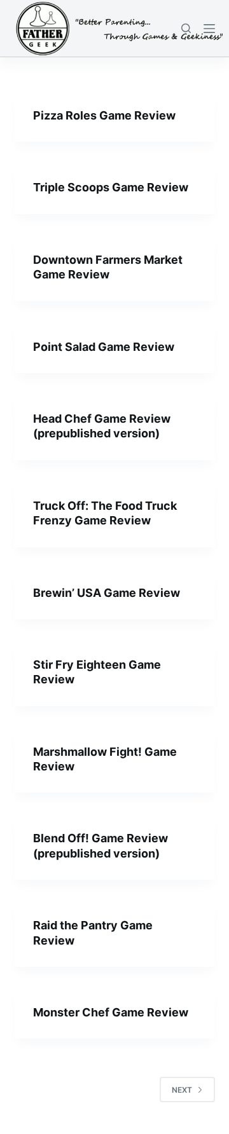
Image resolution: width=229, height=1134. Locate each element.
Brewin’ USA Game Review (106, 592)
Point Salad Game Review (103, 346)
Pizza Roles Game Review (104, 115)
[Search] (186, 28)
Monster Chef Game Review (110, 1012)
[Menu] (209, 28)
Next (182, 1090)
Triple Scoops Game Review (110, 187)
